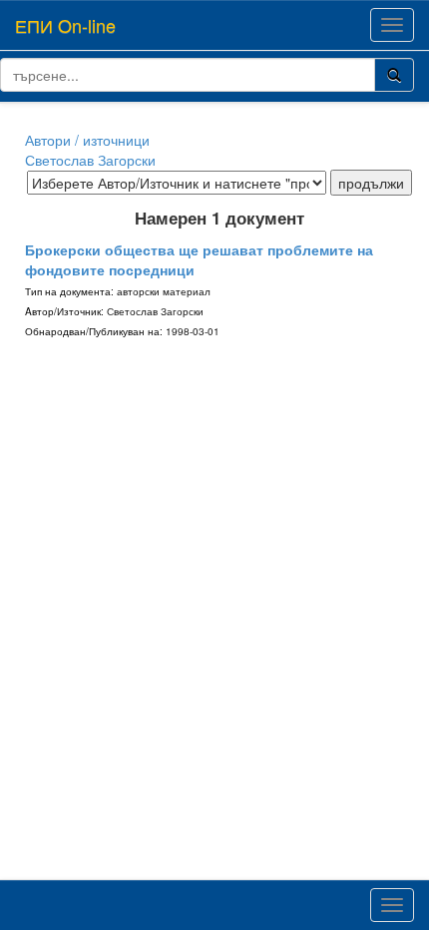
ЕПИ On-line (65, 25)
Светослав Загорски (90, 160)
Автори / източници (87, 140)
